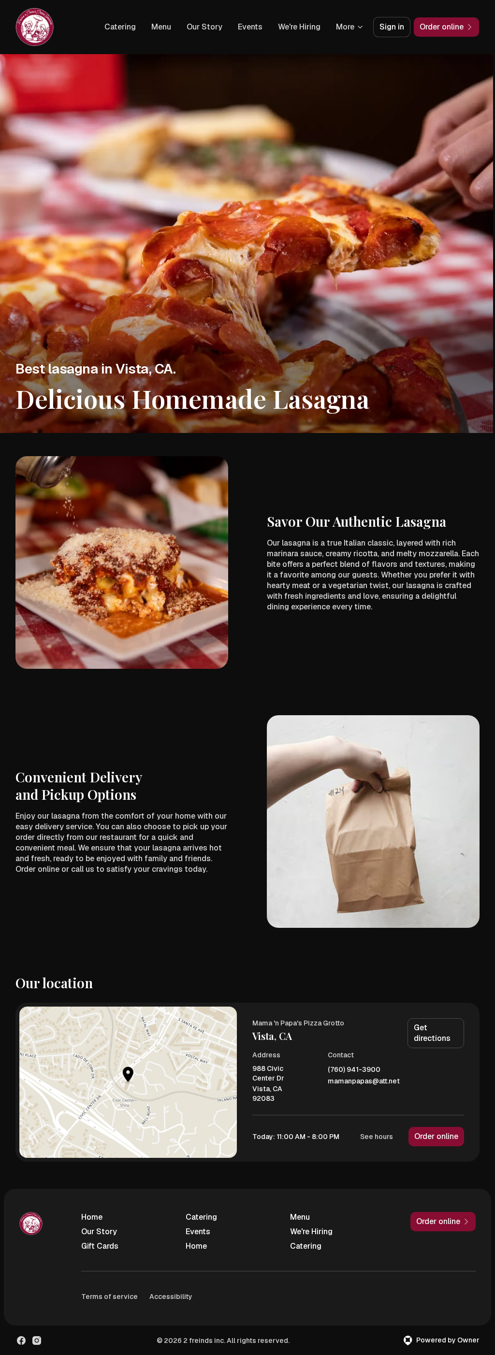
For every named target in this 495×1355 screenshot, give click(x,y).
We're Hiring (299, 27)
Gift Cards (99, 1246)
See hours (376, 1136)
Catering (120, 27)
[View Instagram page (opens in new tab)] (37, 1340)
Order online (436, 1136)
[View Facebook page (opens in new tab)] (21, 1340)
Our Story (204, 27)
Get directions (432, 1033)
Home (91, 1217)
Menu (161, 27)
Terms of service (109, 1296)
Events (250, 27)
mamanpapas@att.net (364, 1081)
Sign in (391, 27)
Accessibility (170, 1296)
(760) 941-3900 (354, 1069)
